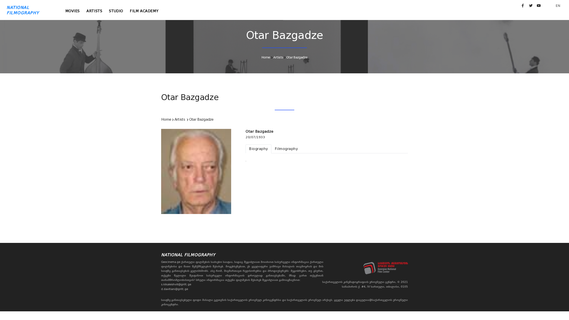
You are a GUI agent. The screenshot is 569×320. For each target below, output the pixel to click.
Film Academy (144, 11)
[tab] (258, 148)
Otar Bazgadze (297, 57)
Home (265, 57)
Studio (116, 11)
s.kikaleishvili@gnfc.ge (176, 284)
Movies (72, 11)
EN (558, 5)
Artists (94, 11)
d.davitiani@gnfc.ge (174, 289)
